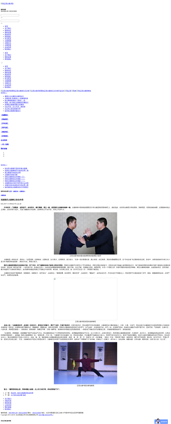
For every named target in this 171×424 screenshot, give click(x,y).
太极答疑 (8, 45)
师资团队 (8, 36)
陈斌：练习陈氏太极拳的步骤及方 (16, 102)
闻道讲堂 (8, 34)
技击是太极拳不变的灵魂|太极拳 (16, 168)
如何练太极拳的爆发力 (13, 111)
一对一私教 (5, 144)
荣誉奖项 (8, 403)
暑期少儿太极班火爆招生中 (14, 96)
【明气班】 (5, 127)
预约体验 (4, 148)
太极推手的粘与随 (11, 174)
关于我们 (8, 28)
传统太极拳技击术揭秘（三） (15, 177)
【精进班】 (5, 132)
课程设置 (8, 32)
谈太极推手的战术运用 (13, 172)
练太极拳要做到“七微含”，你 (15, 100)
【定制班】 (5, 136)
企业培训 (8, 47)
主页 (10, 191)
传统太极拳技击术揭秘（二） (15, 179)
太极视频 (8, 41)
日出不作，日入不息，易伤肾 (15, 106)
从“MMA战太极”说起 (18, 395)
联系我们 (8, 49)
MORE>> (4, 93)
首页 (6, 26)
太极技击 (22, 191)
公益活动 (8, 405)
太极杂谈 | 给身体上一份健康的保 (16, 98)
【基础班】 (5, 119)
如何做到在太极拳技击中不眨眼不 (16, 187)
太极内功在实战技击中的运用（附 (16, 185)
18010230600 (22, 413)
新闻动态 (8, 30)
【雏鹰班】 (5, 115)
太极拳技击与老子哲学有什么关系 (16, 183)
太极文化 (8, 43)
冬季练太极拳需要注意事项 (14, 104)
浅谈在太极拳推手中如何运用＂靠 (16, 170)
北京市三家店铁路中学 (13, 109)
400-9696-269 (13, 413)
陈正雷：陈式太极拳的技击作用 (22, 393)
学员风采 (8, 39)
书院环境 (8, 401)
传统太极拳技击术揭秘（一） (15, 181)
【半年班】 (5, 123)
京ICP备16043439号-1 (45, 415)
